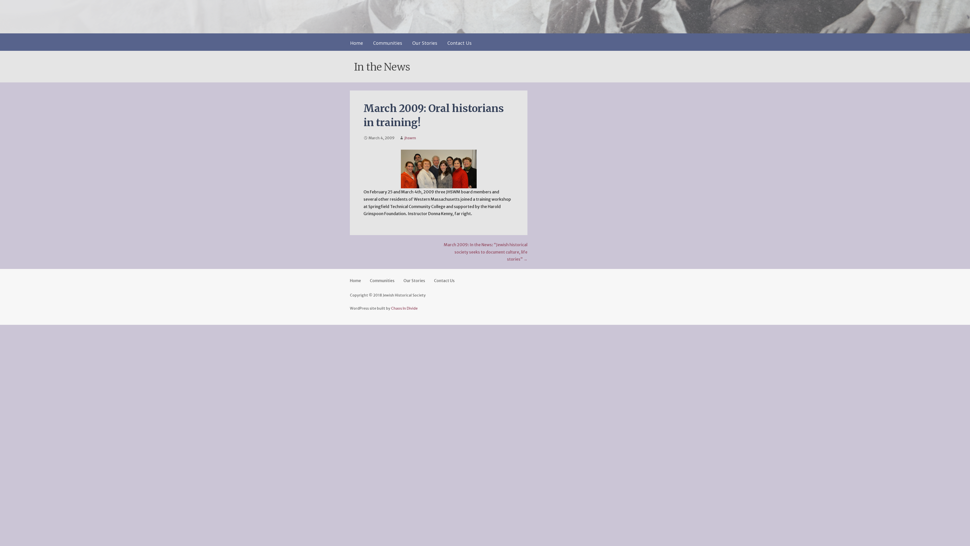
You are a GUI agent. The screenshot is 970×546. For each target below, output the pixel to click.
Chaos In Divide (404, 308)
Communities (387, 43)
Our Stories (424, 43)
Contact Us (459, 43)
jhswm (410, 138)
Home (356, 43)
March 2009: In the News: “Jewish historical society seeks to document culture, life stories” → (485, 252)
